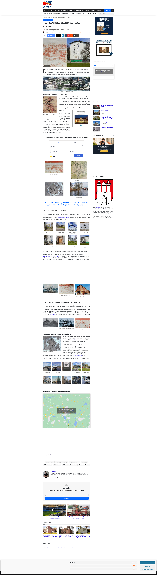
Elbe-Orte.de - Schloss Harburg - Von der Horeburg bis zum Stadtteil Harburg (61, 547)
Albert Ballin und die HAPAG (107, 127)
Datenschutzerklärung (12, 572)
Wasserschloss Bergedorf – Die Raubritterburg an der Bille (66, 536)
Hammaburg (98, 207)
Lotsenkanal (57, 464)
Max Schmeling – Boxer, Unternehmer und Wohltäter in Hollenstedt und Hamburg (107, 117)
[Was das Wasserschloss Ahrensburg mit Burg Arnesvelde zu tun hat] (83, 530)
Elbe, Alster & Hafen (67, 10)
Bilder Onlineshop (65, 13)
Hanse (106, 208)
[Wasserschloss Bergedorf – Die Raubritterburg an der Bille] (66, 530)
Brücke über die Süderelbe (63, 217)
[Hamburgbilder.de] (47, 4)
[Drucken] (77, 35)
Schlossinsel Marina (84, 464)
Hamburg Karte (85, 10)
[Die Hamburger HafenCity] (96, 123)
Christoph (46, 32)
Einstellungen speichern (147, 569)
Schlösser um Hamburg (52, 17)
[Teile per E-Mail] (74, 35)
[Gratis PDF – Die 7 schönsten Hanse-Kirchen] (103, 26)
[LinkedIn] (63, 35)
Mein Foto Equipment (80, 13)
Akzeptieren (147, 562)
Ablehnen (147, 566)
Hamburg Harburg (75, 462)
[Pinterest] (68, 35)
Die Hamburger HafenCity (106, 122)
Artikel (48, 10)
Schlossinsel (73, 464)
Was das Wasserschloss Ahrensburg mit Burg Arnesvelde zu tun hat (83, 536)
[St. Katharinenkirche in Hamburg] (96, 112)
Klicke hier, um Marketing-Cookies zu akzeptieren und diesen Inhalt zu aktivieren (66, 411)
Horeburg (84, 462)
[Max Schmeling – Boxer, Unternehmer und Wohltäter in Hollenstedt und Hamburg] (96, 118)
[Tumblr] (66, 35)
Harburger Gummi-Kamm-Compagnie (51, 256)
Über (44, 10)
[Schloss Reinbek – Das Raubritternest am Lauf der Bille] (50, 530)
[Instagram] (56, 478)
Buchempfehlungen (56, 13)
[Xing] (57, 478)
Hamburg (53, 10)
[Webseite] (51, 478)
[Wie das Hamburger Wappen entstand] (96, 107)
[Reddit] (71, 35)
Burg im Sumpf (50, 462)
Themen (59, 10)
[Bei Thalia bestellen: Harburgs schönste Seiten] (81, 118)
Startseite (45, 17)
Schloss (65, 464)
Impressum (18, 572)
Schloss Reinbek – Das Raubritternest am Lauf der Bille (50, 536)
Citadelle (59, 462)
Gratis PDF (108, 10)
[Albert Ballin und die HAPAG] (96, 129)
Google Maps (53, 475)
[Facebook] (53, 478)
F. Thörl (65, 462)
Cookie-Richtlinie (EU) (47, 13)
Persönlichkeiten (76, 10)
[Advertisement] (90, 4)
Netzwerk (92, 10)
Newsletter (99, 10)
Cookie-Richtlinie (5, 572)
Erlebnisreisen (72, 13)
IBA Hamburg (77, 339)
